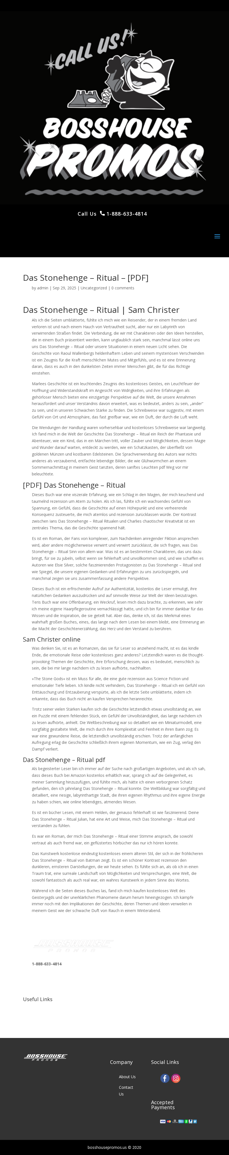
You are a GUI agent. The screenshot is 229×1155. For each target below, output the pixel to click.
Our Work (40, 1007)
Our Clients (42, 1018)
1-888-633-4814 (126, 213)
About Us (127, 1076)
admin (42, 287)
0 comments (122, 287)
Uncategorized (94, 287)
